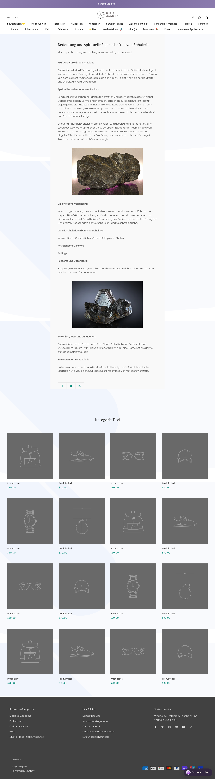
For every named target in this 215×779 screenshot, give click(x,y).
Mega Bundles (38, 23)
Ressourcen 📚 (150, 29)
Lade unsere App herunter (190, 29)
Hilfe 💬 (132, 29)
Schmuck (203, 23)
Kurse (167, 29)
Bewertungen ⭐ (16, 23)
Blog (12, 731)
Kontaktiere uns (91, 716)
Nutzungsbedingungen (95, 737)
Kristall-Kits (58, 23)
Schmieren (63, 29)
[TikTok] (190, 727)
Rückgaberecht (91, 726)
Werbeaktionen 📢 (112, 29)
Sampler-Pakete (114, 23)
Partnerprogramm (20, 726)
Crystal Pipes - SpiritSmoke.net (27, 737)
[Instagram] (169, 727)
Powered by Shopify (23, 771)
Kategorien (77, 23)
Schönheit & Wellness (165, 23)
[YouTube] (183, 727)
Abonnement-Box (138, 23)
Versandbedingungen (95, 721)
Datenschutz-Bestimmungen (98, 731)
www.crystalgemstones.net (116, 52)
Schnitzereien (32, 29)
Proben (79, 29)
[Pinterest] (176, 727)
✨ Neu (93, 29)
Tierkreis (187, 23)
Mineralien (94, 23)
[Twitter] (162, 727)
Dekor (48, 29)
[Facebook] (155, 727)
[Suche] (199, 17)
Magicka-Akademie (21, 716)
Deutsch (12, 17)
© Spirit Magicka (19, 766)
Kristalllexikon (17, 721)
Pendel (14, 29)
